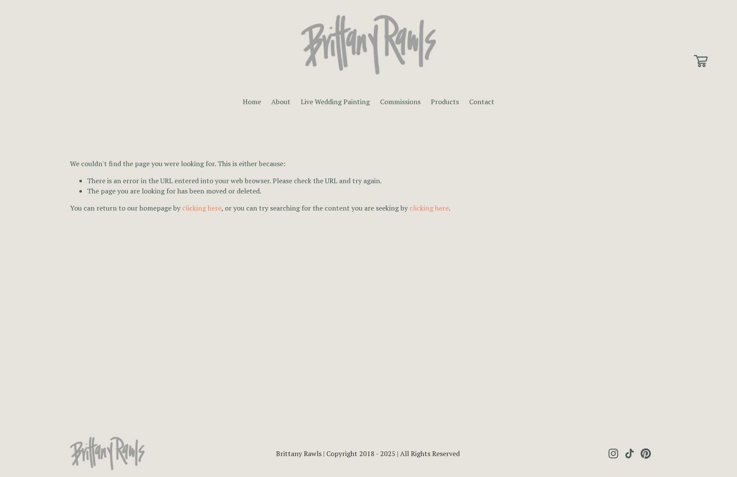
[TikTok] (629, 453)
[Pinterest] (646, 453)
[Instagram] (613, 453)
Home (252, 101)
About (280, 101)
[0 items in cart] (701, 61)
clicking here (201, 208)
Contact (481, 101)
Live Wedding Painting (335, 101)
